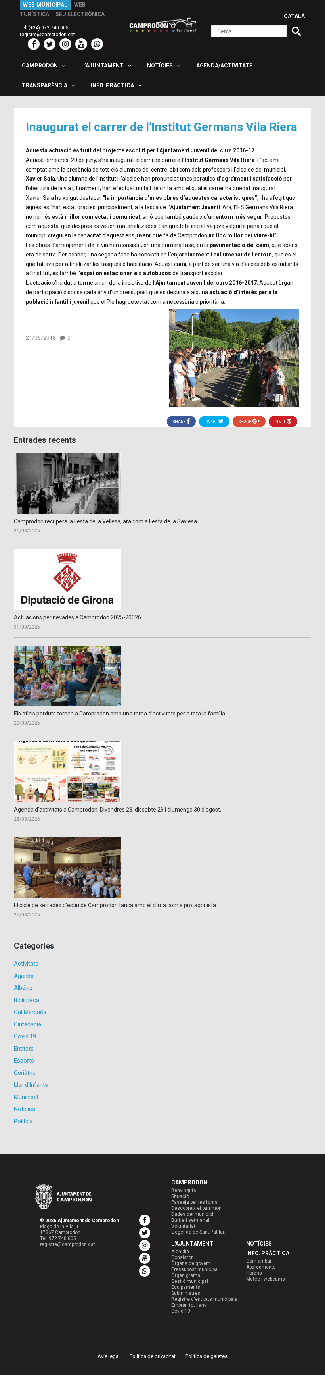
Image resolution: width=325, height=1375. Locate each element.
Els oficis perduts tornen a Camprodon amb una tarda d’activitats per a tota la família (119, 713)
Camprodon (189, 1182)
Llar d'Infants (31, 1084)
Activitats (26, 963)
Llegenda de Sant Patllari (198, 1232)
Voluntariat (183, 1226)
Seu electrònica (80, 14)
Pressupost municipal (195, 1269)
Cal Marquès (30, 1012)
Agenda (24, 976)
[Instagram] (65, 44)
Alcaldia (180, 1251)
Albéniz (23, 987)
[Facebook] (34, 44)
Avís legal (109, 1356)
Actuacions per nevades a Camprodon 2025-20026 (77, 617)
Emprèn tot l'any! (189, 1305)
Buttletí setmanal (190, 1220)
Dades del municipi (192, 1214)
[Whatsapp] (97, 44)
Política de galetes (206, 1356)
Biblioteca (26, 1000)
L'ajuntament (192, 1243)
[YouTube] (81, 44)
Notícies (24, 1109)
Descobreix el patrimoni (197, 1208)
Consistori (182, 1257)
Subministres (185, 1293)
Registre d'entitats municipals (204, 1299)
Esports (24, 1060)
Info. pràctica (267, 1253)
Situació (180, 1196)
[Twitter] (49, 44)
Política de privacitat (153, 1356)
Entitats (24, 1048)
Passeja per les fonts (194, 1202)
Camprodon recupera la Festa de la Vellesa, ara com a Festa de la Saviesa (105, 521)
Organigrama (185, 1275)
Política (23, 1121)
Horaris (254, 1273)
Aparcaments (261, 1267)
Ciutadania (27, 1024)
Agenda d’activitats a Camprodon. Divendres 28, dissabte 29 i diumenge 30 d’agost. (117, 809)
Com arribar (258, 1261)
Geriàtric (25, 1072)
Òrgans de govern (190, 1263)
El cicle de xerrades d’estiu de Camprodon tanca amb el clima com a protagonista (115, 905)
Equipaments (185, 1287)
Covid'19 (25, 1036)
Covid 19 (180, 1311)
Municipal (26, 1097)
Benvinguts (183, 1190)
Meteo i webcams (265, 1279)
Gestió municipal (189, 1281)
